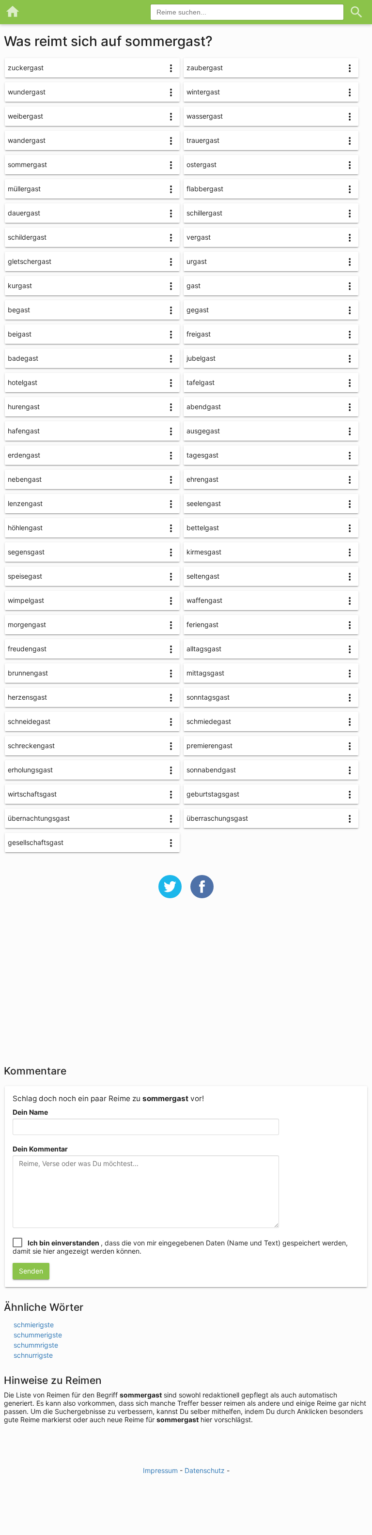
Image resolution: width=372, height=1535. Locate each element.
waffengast (204, 600)
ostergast (201, 164)
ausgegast (203, 431)
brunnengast (28, 673)
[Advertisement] (186, 988)
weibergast (25, 116)
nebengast (25, 479)
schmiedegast (208, 721)
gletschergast (29, 261)
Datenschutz (205, 1470)
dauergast (24, 213)
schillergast (204, 213)
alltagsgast (203, 649)
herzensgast (27, 697)
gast (193, 285)
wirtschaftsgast (32, 794)
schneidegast (29, 721)
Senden (31, 1271)
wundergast (27, 92)
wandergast (27, 140)
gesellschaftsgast (35, 842)
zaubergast (204, 67)
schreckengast (31, 745)
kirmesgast (203, 552)
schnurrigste (33, 1355)
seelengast (203, 503)
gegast (197, 310)
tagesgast (202, 455)
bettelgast (202, 527)
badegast (23, 358)
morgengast (27, 624)
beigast (19, 334)
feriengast (202, 624)
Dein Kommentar (40, 1149)
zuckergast (26, 67)
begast (19, 310)
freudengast (27, 649)
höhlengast (25, 527)
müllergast (24, 188)
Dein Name (30, 1112)
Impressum (160, 1470)
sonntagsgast (208, 697)
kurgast (20, 285)
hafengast (24, 431)
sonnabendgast (211, 770)
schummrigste (36, 1345)
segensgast (26, 552)
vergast (198, 237)
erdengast (24, 455)
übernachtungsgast (39, 818)
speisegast (25, 576)
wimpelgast (26, 600)
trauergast (202, 140)
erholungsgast (30, 770)
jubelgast (201, 358)
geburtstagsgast (212, 794)
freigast (198, 334)
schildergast (27, 237)
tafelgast (200, 382)
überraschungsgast (217, 818)
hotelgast (22, 382)
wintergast (203, 92)
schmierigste (34, 1324)
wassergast (204, 116)
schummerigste (38, 1335)
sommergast (27, 164)
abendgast (203, 406)
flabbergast (204, 188)
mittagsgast (205, 673)
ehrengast (202, 479)
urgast (196, 261)
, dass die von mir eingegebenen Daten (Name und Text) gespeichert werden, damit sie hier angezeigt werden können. (180, 1247)
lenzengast (25, 503)
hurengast (24, 406)
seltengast (202, 576)
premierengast (209, 745)
